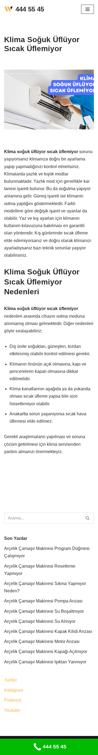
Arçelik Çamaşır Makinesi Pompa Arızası (43, 601)
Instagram (13, 690)
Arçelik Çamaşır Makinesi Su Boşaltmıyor (44, 611)
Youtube (12, 710)
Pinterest (12, 700)
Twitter (10, 680)
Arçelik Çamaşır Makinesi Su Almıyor (39, 621)
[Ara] (88, 518)
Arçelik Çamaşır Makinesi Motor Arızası (41, 641)
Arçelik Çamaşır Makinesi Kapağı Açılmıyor (45, 651)
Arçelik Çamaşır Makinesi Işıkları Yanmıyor (45, 662)
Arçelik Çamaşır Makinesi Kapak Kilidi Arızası (48, 631)
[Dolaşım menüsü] (87, 9)
